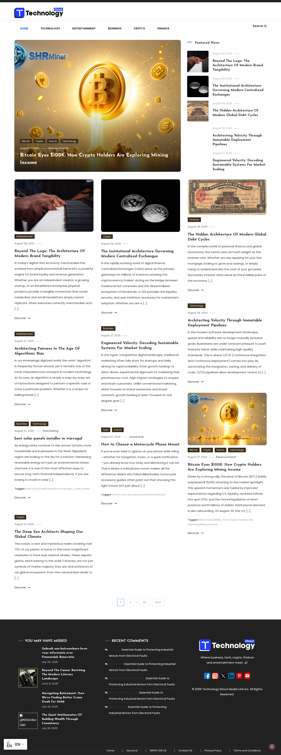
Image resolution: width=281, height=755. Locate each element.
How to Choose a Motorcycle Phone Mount (140, 444)
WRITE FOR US (158, 750)
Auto (105, 429)
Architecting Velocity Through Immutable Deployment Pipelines (237, 140)
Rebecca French (58, 148)
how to (53, 141)
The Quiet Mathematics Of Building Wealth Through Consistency (62, 719)
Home (24, 28)
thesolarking (50, 431)
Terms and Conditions (247, 750)
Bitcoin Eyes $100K (210, 520)
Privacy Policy (213, 750)
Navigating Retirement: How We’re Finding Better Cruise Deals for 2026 (63, 697)
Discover (21, 318)
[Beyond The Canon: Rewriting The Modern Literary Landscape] (28, 677)
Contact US (185, 750)
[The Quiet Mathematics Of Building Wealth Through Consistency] (28, 721)
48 (144, 602)
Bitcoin (26, 141)
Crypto (139, 28)
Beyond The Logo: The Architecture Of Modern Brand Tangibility (238, 65)
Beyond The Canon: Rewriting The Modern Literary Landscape (63, 674)
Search (258, 26)
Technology (50, 28)
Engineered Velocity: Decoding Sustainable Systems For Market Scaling (239, 165)
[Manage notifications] (272, 747)
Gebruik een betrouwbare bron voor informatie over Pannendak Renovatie (64, 653)
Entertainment (84, 28)
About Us (132, 750)
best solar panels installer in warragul (48, 438)
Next (158, 602)
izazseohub (136, 437)
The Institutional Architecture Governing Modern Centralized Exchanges (238, 90)
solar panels (82, 488)
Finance (163, 28)
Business (114, 28)
